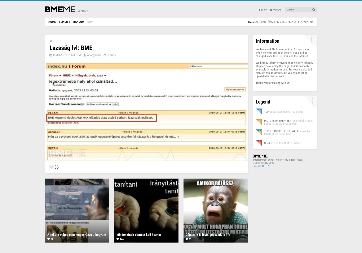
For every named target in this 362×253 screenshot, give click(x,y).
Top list (64, 21)
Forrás (112, 55)
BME (263, 21)
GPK (288, 21)
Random (78, 21)
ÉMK (270, 21)
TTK (300, 21)
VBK (305, 21)
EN (268, 166)
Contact (257, 166)
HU (263, 166)
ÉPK (276, 21)
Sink (90, 21)
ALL (257, 21)
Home (52, 21)
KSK (294, 21)
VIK (311, 21)
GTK (282, 21)
